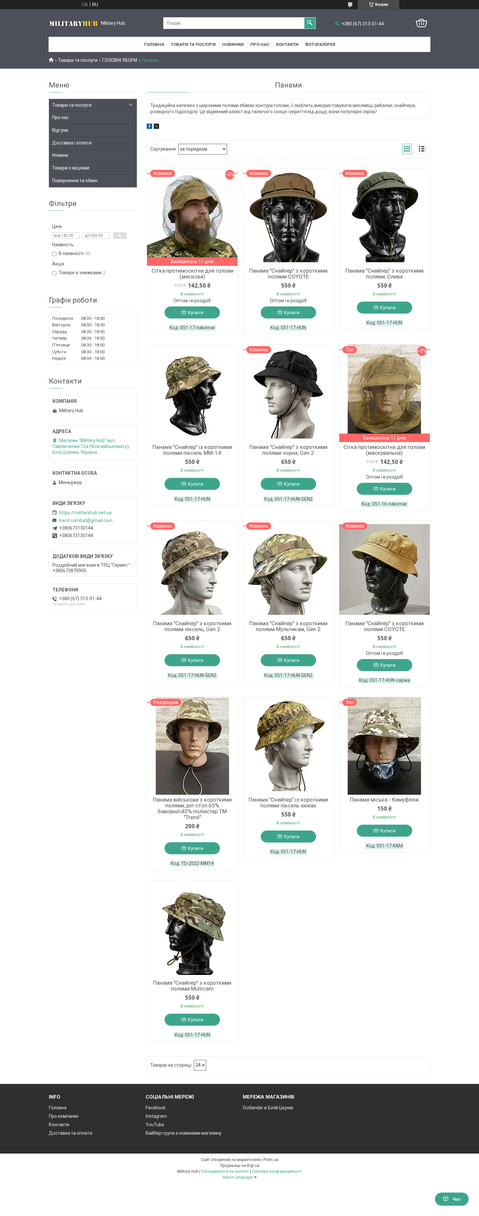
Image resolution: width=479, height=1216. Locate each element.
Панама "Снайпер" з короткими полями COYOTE (288, 273)
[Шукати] (309, 23)
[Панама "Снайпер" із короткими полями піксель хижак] (288, 746)
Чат (457, 1199)
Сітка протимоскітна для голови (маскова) (192, 273)
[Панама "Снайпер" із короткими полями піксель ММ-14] (192, 393)
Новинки (233, 44)
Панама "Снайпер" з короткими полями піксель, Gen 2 (192, 626)
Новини (60, 155)
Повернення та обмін (74, 180)
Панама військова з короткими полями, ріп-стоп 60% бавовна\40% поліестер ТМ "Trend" (192, 808)
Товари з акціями (70, 167)
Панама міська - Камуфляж (384, 800)
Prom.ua (270, 1159)
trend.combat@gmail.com (85, 520)
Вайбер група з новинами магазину (184, 1133)
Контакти (287, 44)
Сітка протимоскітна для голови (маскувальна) (384, 450)
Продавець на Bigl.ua (239, 1165)
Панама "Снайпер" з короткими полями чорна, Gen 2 (288, 450)
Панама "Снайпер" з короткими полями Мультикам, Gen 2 (288, 626)
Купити (195, 312)
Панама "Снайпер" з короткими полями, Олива (384, 273)
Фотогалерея (320, 44)
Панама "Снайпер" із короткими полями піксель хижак (288, 802)
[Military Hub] (73, 23)
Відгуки (60, 130)
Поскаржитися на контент (225, 1171)
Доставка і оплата (72, 142)
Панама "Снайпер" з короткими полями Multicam (192, 986)
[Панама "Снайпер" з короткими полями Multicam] (192, 929)
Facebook (156, 1107)
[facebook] (149, 127)
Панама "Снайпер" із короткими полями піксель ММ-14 (192, 450)
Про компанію (64, 1116)
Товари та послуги (193, 44)
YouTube (155, 1124)
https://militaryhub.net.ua (85, 512)
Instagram (156, 1116)
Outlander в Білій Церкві (268, 1107)
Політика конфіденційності (277, 1171)
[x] (156, 127)
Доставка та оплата (70, 1133)
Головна (154, 44)
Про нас (259, 44)
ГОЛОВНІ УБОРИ (119, 60)
